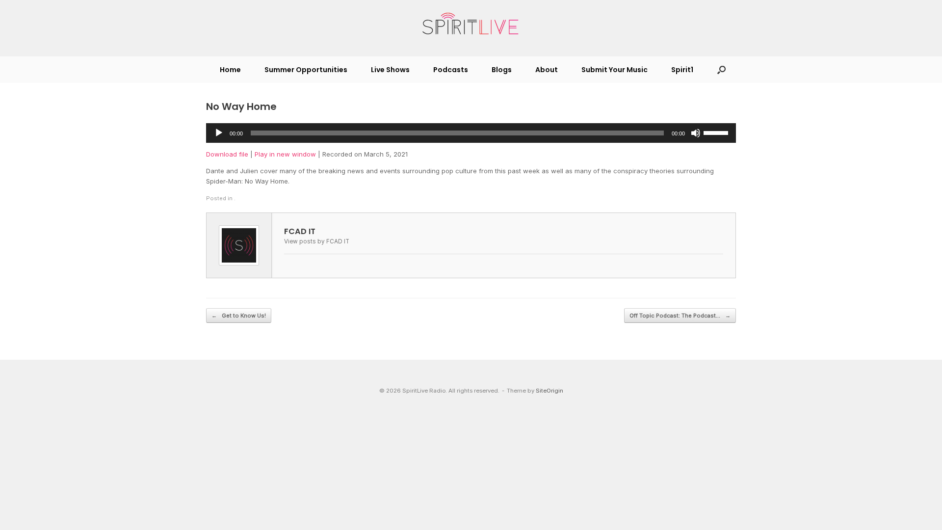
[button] (721, 69)
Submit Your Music (614, 70)
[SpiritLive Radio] (471, 24)
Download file (227, 154)
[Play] (219, 133)
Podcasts (450, 70)
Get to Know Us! (238, 315)
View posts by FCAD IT (316, 241)
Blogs (502, 70)
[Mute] (696, 133)
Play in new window (285, 154)
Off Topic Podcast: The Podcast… (680, 315)
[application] (471, 133)
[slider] (717, 132)
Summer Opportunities (305, 70)
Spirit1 (682, 70)
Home (230, 70)
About (546, 70)
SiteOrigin (549, 390)
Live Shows (390, 70)
